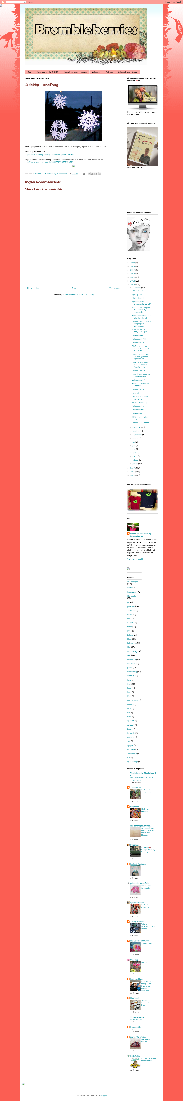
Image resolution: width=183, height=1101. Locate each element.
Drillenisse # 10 (139, 339)
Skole (132, 1029)
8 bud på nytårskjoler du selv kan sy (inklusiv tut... (141, 309)
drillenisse (131, 659)
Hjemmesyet (132, 581)
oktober (136, 431)
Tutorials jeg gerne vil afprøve (75, 72)
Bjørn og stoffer (137, 902)
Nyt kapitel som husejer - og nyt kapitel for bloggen (147, 831)
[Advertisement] (77, 270)
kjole (129, 688)
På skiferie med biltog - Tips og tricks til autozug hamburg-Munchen (148, 986)
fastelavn (131, 663)
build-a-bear (132, 700)
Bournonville (135, 1027)
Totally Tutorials (137, 921)
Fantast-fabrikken (138, 864)
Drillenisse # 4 (138, 409)
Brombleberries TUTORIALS (47, 72)
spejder (130, 745)
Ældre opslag (114, 288)
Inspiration (131, 592)
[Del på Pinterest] (100, 173)
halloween (131, 643)
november (137, 427)
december (137, 287)
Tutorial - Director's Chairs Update (148, 926)
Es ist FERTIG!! (136, 1019)
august (136, 438)
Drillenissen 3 (137, 413)
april (135, 452)
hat (128, 757)
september (137, 434)
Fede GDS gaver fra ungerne (140, 384)
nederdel (130, 704)
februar (136, 460)
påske (129, 667)
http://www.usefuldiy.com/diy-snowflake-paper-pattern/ (50, 154)
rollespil (130, 725)
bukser (130, 635)
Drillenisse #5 (138, 406)
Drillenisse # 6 (138, 389)
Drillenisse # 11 (139, 335)
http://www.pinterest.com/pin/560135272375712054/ (49, 162)
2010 (132, 475)
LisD (129, 680)
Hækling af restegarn (145, 810)
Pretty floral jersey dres (146, 905)
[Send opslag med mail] (84, 173)
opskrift (130, 720)
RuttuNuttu (135, 1056)
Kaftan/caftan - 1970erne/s (147, 790)
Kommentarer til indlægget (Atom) (79, 294)
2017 (132, 270)
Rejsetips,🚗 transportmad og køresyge (148, 849)
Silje (129, 684)
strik (129, 708)
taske (129, 614)
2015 (132, 277)
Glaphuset (134, 806)
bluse (129, 639)
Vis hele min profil (135, 559)
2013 (132, 284)
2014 (132, 281)
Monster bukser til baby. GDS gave (140, 330)
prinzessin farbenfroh (139, 883)
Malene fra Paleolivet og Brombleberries (140, 534)
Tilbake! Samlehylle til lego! (146, 1002)
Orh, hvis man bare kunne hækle (140, 397)
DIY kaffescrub (138, 298)
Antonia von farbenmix (146, 886)
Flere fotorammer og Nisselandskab (141, 375)
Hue (129, 647)
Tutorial (130, 610)
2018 (132, 266)
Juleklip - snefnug (139, 402)
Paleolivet (134, 845)
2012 (132, 468)
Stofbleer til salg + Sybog (127, 72)
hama (129, 626)
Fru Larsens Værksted (139, 940)
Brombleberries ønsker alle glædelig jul (141, 316)
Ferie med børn (136, 979)
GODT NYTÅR (138, 290)
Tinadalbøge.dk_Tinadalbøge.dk (143, 774)
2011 (132, 471)
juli (134, 442)
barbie (129, 729)
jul (128, 602)
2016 (132, 273)
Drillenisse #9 (138, 342)
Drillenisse (96, 72)
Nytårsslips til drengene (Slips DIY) (141, 302)
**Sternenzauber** (138, 1017)
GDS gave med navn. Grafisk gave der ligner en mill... (140, 356)
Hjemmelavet (132, 596)
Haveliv (144, 962)
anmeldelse (132, 753)
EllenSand (134, 998)
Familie (130, 587)
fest (129, 655)
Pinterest (109, 72)
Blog (29, 72)
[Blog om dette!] (91, 173)
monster (130, 737)
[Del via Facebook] (97, 173)
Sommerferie (146, 943)
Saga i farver (135, 787)
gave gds (131, 606)
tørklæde (131, 749)
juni (134, 445)
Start (74, 288)
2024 (132, 262)
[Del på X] (94, 173)
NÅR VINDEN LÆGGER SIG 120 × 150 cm (141, 778)
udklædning (132, 671)
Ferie (129, 692)
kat (128, 712)
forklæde (131, 733)
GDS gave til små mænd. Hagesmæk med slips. (141, 348)
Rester (130, 622)
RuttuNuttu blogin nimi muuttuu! (148, 1059)
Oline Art (134, 960)
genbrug (130, 675)
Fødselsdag (132, 651)
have (129, 716)
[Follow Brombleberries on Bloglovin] (138, 250)
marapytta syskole (138, 1037)
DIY (128, 631)
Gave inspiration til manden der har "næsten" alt (140, 364)
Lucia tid (135, 393)
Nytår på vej (137, 294)
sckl (129, 741)
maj (134, 449)
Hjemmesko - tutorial (147, 1040)
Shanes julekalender (140, 422)
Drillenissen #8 (138, 370)
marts (135, 456)
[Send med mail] (89, 173)
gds (128, 618)
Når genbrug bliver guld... (140, 825)
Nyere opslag (33, 288)
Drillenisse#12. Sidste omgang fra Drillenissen (141, 323)
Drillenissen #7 (138, 380)
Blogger (103, 1095)
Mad (129, 696)
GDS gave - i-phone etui (141, 418)
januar (135, 463)
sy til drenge (132, 761)
